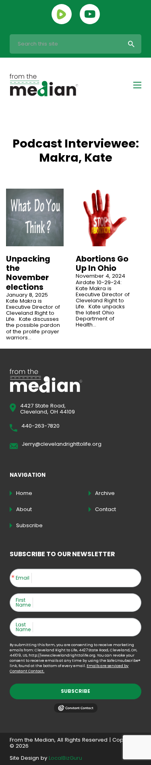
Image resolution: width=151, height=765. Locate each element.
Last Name (23, 627)
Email (22, 578)
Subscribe (75, 691)
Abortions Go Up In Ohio (102, 264)
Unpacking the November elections (28, 273)
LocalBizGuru (65, 758)
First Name (23, 602)
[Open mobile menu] (137, 85)
